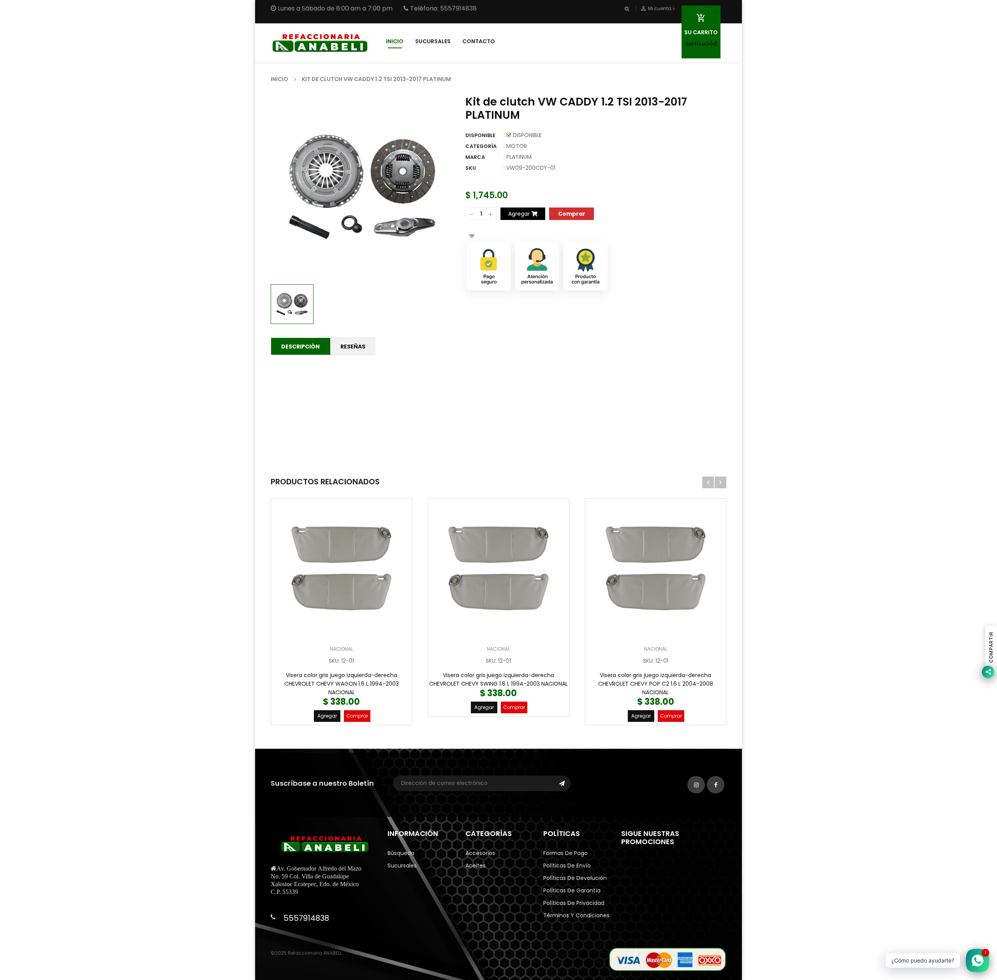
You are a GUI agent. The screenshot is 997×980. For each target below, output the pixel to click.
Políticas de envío (567, 865)
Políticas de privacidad (573, 903)
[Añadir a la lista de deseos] (471, 236)
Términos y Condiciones (576, 915)
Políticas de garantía (572, 890)
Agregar (327, 716)
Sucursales (402, 865)
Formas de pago (565, 853)
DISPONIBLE (480, 135)
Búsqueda (401, 853)
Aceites (475, 865)
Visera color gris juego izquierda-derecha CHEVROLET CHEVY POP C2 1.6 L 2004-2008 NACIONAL (655, 683)
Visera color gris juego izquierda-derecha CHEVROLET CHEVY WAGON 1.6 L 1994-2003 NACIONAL (341, 683)
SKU (470, 168)
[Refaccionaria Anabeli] (667, 959)
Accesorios (480, 853)
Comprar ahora (571, 213)
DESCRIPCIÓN (300, 346)
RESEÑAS (352, 346)
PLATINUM (519, 157)
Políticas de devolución (575, 878)
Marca (475, 157)
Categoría (481, 146)
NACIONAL (341, 649)
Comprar (357, 716)
